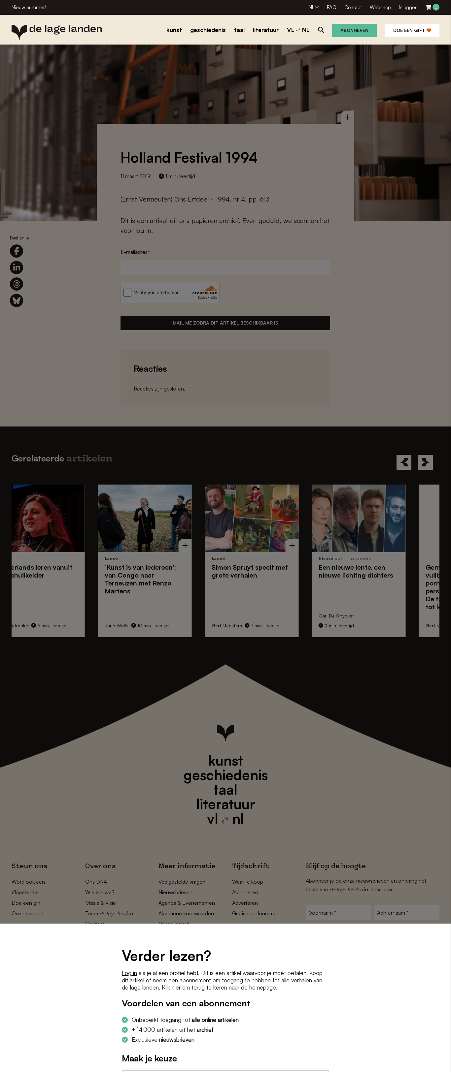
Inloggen (408, 7)
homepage (262, 987)
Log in (129, 972)
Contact (353, 7)
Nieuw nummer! (29, 7)
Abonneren (354, 30)
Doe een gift (410, 30)
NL (311, 7)
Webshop (380, 7)
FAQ (331, 7)
